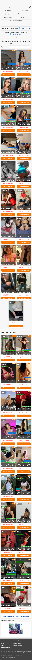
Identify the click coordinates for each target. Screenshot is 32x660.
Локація (9, 10)
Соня (3, 420)
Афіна (19, 448)
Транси (3, 645)
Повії (2, 641)
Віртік (3, 218)
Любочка (4, 274)
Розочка (20, 163)
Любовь (19, 191)
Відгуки (25, 17)
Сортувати (4, 47)
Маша (3, 392)
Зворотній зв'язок (18, 641)
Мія (18, 532)
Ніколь (19, 336)
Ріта (18, 246)
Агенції (2, 643)
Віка (18, 476)
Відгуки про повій (5, 647)
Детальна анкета (8, 75)
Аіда (18, 79)
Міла (18, 51)
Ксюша (4, 364)
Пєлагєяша (5, 163)
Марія (19, 218)
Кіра (18, 392)
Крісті (19, 420)
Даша (19, 560)
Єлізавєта (5, 79)
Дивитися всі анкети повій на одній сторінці (16, 616)
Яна (3, 448)
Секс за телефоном (24, 14)
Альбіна (4, 107)
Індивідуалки (8, 17)
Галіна (4, 246)
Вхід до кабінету (17, 645)
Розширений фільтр (16, 20)
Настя (3, 135)
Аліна (3, 560)
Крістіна (19, 107)
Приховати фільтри (15, 24)
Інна (3, 504)
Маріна (19, 135)
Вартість (9, 14)
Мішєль (4, 532)
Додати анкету (17, 643)
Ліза (3, 51)
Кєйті (19, 504)
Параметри (25, 10)
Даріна (4, 476)
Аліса (3, 336)
